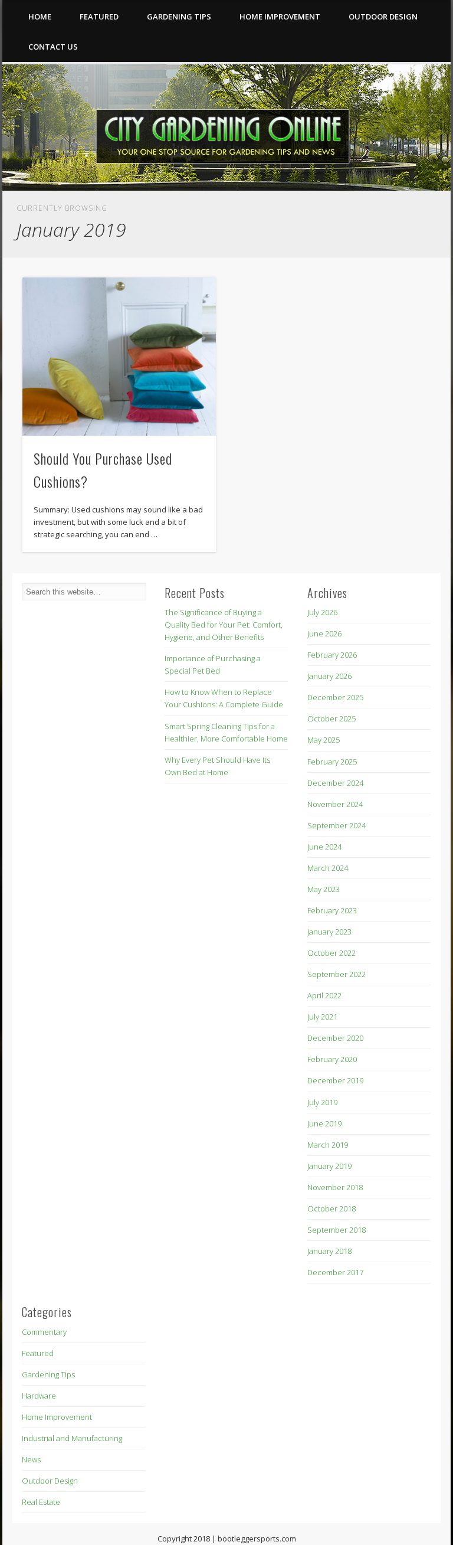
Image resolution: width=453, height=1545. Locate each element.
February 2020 (332, 1059)
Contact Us (53, 46)
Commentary (44, 1332)
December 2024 (335, 783)
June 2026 (324, 633)
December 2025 (335, 697)
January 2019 (329, 1166)
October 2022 (331, 953)
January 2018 (329, 1251)
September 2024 (336, 825)
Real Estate (41, 1502)
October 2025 (331, 718)
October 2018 (331, 1208)
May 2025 (323, 739)
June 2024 (324, 846)
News (31, 1459)
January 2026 (329, 676)
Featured (99, 16)
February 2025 (332, 761)
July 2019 (322, 1102)
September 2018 (336, 1229)
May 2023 (323, 889)
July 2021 (322, 1016)
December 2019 (335, 1080)
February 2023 (332, 910)
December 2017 (335, 1272)
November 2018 (335, 1187)
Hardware (39, 1395)
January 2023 (329, 931)
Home (39, 16)
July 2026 (322, 612)
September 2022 (336, 974)
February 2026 (332, 654)
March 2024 (327, 868)
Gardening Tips (179, 16)
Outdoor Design (383, 16)
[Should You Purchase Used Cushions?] (118, 356)
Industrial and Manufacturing (72, 1438)
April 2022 (324, 995)
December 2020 (335, 1038)
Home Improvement (279, 16)
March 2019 (327, 1144)
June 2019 (324, 1123)
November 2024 (335, 804)
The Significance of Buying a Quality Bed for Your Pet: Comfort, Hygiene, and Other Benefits (224, 624)
